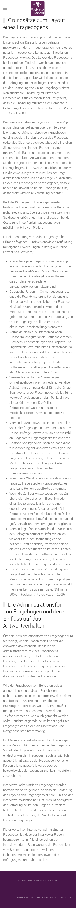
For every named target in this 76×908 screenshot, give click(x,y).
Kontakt (67, 897)
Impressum (25, 897)
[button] (5, 8)
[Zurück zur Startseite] (38, 8)
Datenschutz (47, 897)
